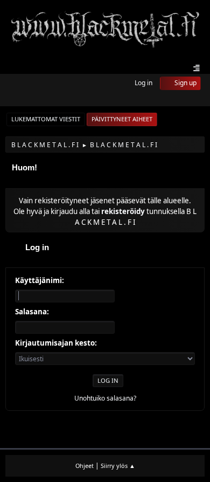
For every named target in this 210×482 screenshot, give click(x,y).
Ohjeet (84, 466)
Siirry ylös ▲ (118, 466)
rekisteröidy (123, 211)
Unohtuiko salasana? (105, 398)
